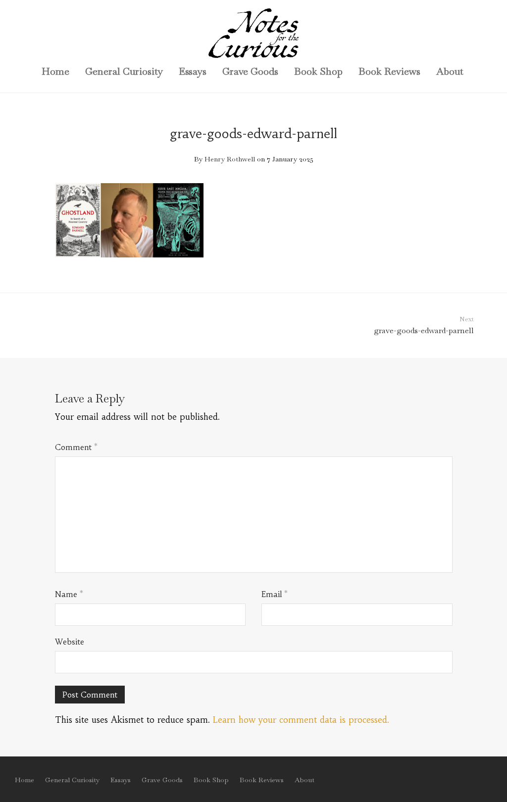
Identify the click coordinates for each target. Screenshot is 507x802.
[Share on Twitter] (434, 264)
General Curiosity (124, 71)
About (449, 71)
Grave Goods (250, 71)
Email (274, 594)
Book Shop (318, 71)
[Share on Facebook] (420, 264)
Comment (76, 447)
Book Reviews (389, 71)
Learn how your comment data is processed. (301, 719)
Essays (192, 71)
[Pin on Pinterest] (449, 264)
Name (69, 594)
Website (69, 642)
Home (55, 71)
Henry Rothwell (229, 158)
